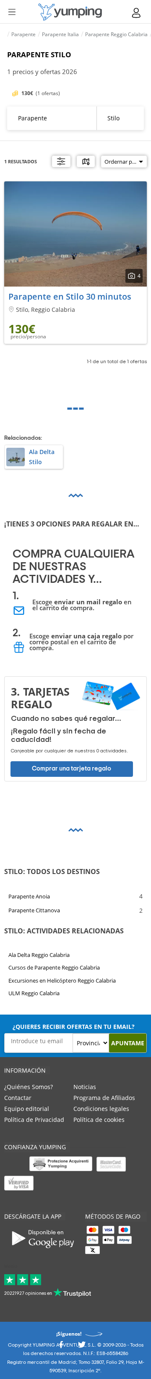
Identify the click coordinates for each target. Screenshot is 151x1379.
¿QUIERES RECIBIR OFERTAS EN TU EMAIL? (74, 1027)
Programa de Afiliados (104, 1098)
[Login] (137, 13)
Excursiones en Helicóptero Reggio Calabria (62, 980)
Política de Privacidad (34, 1120)
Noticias (84, 1087)
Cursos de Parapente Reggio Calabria (54, 968)
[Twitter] (81, 1347)
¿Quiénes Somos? (28, 1087)
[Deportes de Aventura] (70, 12)
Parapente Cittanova (34, 910)
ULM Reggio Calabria (34, 993)
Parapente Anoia (29, 896)
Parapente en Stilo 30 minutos (69, 296)
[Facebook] (60, 1347)
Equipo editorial (26, 1109)
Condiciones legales (101, 1109)
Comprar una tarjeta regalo (71, 768)
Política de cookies (99, 1120)
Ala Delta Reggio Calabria (39, 955)
